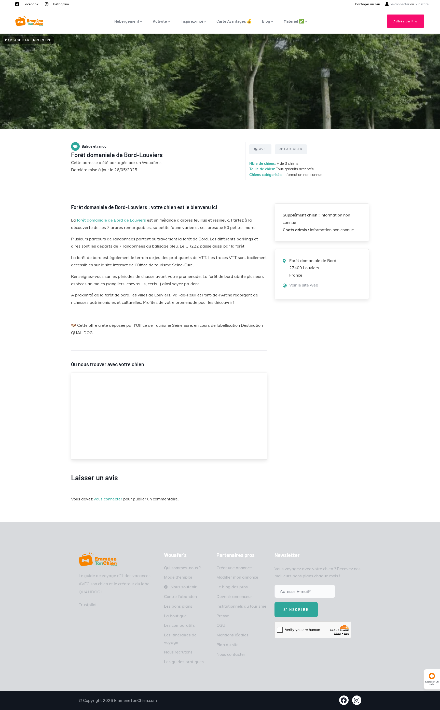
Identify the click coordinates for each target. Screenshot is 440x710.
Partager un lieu (367, 4)
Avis (263, 149)
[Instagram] (357, 700)
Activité (160, 21)
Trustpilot (88, 604)
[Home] (98, 559)
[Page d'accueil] (29, 21)
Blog (266, 21)
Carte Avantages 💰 (234, 21)
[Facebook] (344, 700)
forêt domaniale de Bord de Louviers (111, 220)
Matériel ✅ (294, 21)
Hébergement (126, 21)
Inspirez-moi (192, 21)
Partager (293, 149)
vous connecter (108, 498)
